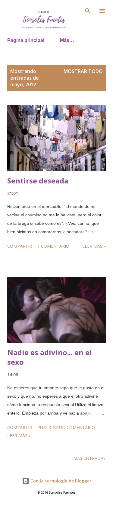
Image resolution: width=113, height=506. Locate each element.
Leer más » (94, 246)
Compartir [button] (19, 246)
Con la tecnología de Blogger (60, 481)
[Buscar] (87, 10)
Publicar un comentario (66, 427)
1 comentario (53, 246)
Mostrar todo (83, 71)
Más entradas (89, 458)
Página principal (25, 40)
